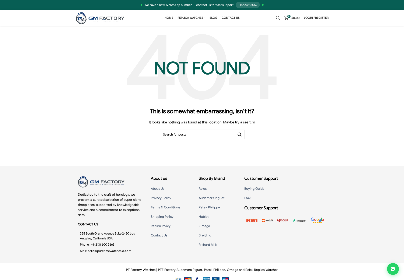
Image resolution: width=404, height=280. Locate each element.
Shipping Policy (162, 217)
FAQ (247, 198)
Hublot (204, 217)
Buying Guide (254, 189)
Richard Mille (208, 245)
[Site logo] (100, 18)
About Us (157, 189)
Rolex (203, 189)
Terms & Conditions (165, 207)
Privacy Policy (161, 198)
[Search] (278, 18)
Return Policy (161, 226)
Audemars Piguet (212, 198)
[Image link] (101, 181)
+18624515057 (247, 5)
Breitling (205, 235)
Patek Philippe (209, 207)
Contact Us (159, 235)
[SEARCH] (240, 134)
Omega (204, 226)
